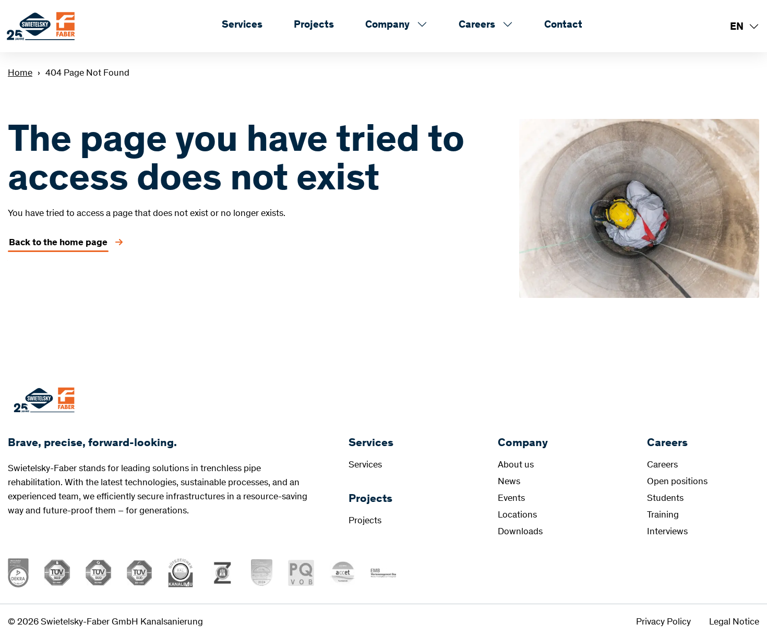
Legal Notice (734, 621)
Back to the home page (58, 242)
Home (20, 72)
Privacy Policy (663, 621)
